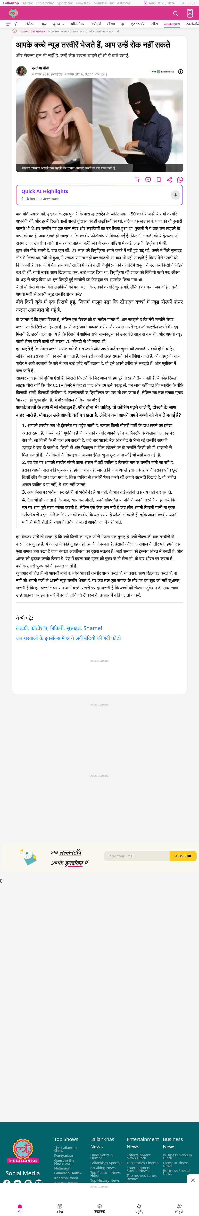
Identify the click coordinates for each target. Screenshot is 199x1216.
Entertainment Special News (138, 1169)
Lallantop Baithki (68, 1172)
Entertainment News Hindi (138, 1156)
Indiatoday (45, 3)
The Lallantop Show (65, 1149)
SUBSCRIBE (183, 856)
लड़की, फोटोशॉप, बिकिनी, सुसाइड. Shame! (59, 627)
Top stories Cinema (142, 1162)
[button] (190, 13)
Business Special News (176, 1172)
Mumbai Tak (104, 3)
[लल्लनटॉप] (13, 13)
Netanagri (62, 1168)
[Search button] (176, 13)
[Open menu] (8, 24)
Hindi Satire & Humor (101, 1156)
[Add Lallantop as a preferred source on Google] (163, 71)
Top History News (105, 1180)
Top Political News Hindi (105, 1174)
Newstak (83, 3)
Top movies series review (142, 1177)
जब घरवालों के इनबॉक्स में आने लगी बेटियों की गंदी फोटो (68, 637)
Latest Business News (176, 1164)
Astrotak (124, 3)
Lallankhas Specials (106, 1162)
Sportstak (65, 3)
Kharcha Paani (66, 1177)
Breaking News (103, 1167)
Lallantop (11, 3)
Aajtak (28, 3)
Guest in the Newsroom (64, 1162)
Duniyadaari (64, 1155)
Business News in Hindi (177, 1156)
